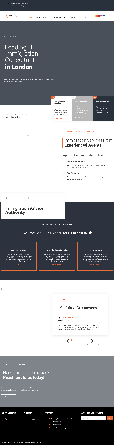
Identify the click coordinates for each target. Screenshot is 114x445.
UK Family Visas (41, 17)
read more (58, 118)
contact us (8, 396)
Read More (18, 265)
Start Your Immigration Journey (28, 88)
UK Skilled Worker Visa (57, 17)
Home (30, 17)
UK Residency (73, 17)
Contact (84, 17)
